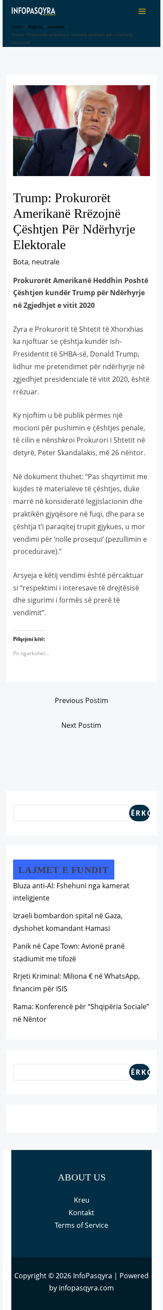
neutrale (46, 262)
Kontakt (81, 1212)
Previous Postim (81, 700)
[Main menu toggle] (142, 11)
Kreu (82, 1200)
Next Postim (81, 725)
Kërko (139, 813)
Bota (20, 262)
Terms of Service (81, 1225)
